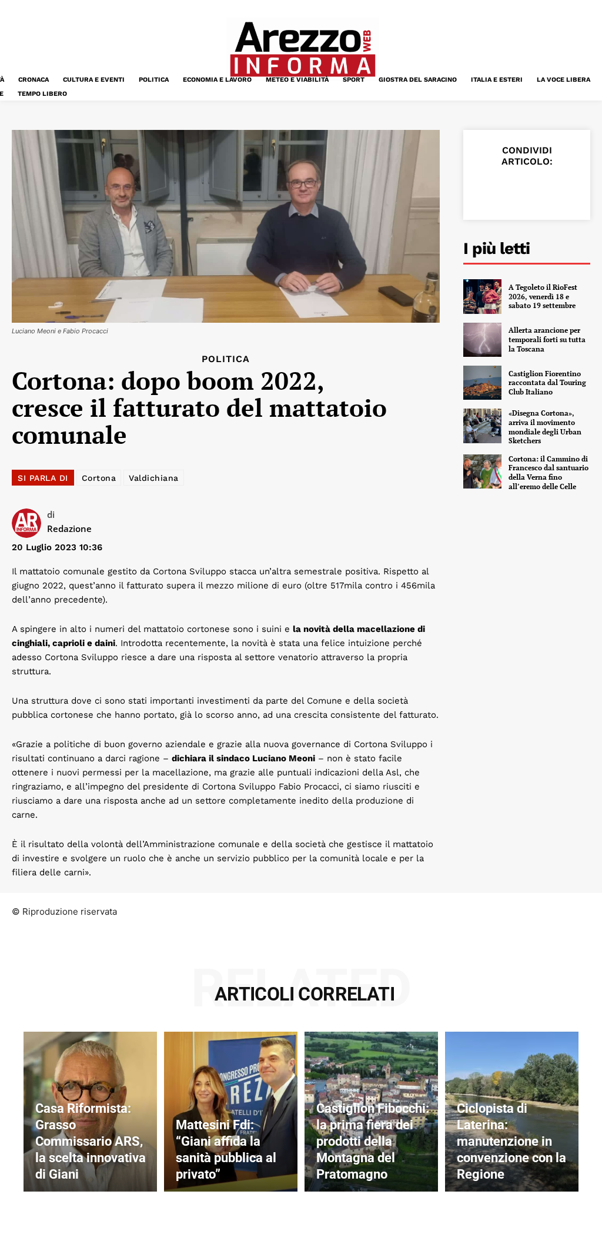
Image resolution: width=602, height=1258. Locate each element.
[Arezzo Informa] (302, 49)
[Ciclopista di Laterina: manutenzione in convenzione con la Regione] (511, 1112)
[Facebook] (487, 189)
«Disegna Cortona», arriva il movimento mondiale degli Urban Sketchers (545, 427)
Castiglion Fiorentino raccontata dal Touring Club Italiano (547, 382)
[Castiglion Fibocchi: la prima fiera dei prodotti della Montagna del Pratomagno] (371, 1112)
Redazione (69, 528)
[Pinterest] (541, 189)
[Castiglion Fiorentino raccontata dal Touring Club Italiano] (482, 383)
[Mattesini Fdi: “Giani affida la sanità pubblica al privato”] (230, 1112)
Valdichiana (154, 478)
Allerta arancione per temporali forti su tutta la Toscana (547, 339)
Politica (226, 359)
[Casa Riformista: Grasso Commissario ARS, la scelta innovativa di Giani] (90, 1112)
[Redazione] (29, 523)
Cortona (99, 478)
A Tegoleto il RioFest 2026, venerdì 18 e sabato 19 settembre (543, 296)
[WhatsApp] (568, 189)
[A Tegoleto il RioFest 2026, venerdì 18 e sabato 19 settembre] (482, 296)
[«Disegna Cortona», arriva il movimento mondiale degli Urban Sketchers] (482, 426)
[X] (514, 189)
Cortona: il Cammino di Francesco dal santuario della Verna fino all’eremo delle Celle (548, 472)
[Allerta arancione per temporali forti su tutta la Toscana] (482, 340)
